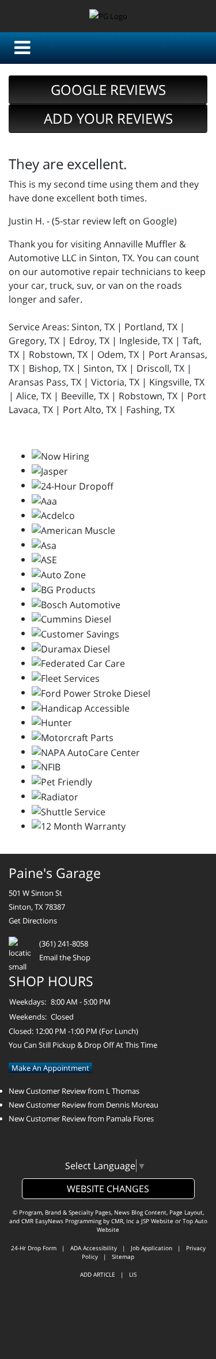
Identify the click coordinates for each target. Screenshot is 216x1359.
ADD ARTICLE (97, 1274)
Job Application (151, 1248)
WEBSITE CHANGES (108, 1188)
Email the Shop (64, 957)
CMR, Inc (122, 1221)
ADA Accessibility (93, 1248)
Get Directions (33, 920)
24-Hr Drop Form (33, 1248)
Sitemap (123, 1257)
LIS (133, 1274)
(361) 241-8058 (63, 943)
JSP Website (157, 1221)
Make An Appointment (50, 1068)
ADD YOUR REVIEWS (108, 118)
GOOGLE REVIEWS (108, 89)
